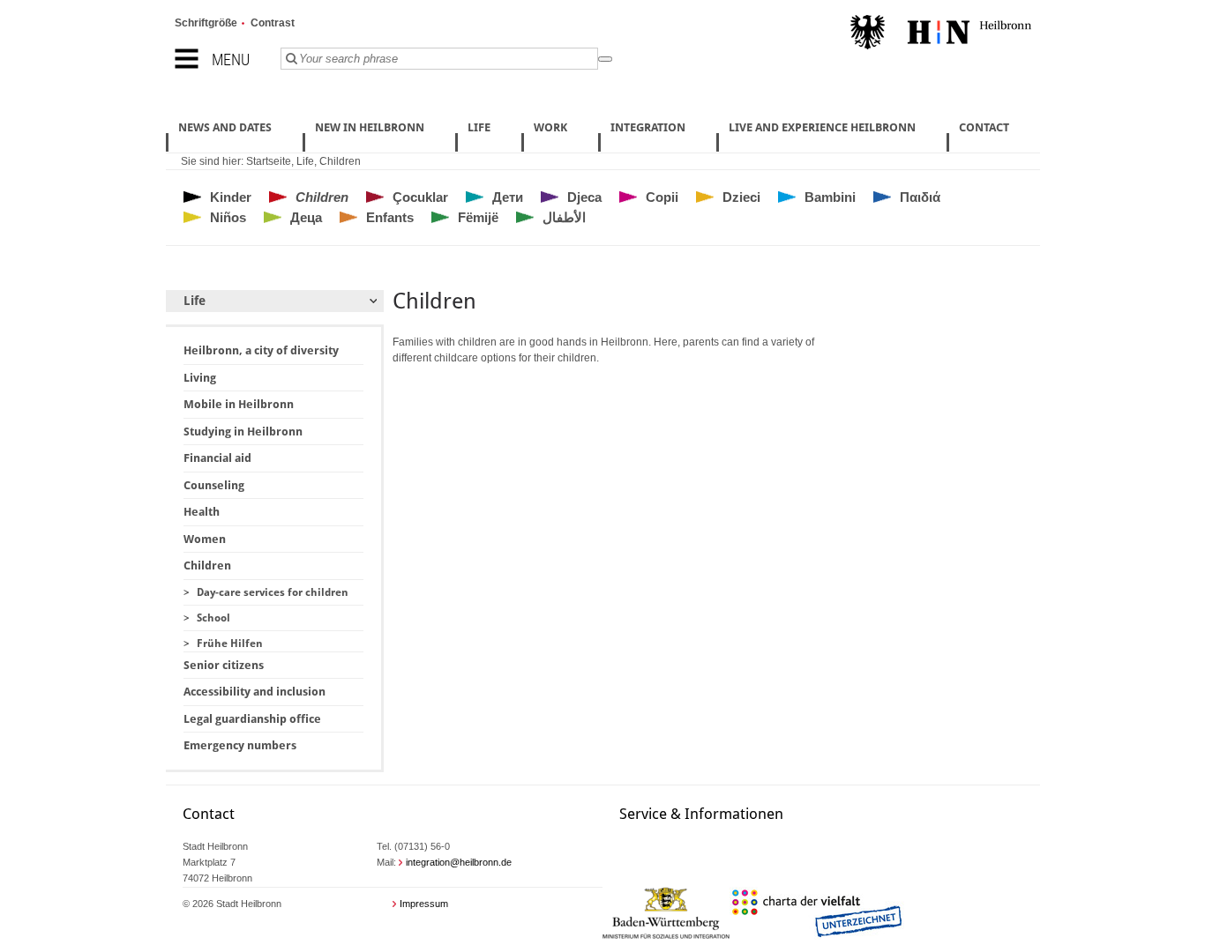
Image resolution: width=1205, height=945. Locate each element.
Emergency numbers (239, 745)
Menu (231, 59)
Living (199, 377)
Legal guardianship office (252, 718)
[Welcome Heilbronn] (940, 34)
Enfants (390, 217)
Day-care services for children (272, 592)
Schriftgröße (206, 23)
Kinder (230, 197)
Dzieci (741, 197)
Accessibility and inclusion (254, 691)
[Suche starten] (605, 59)
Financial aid (217, 458)
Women (204, 539)
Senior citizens (223, 665)
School (213, 618)
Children (340, 161)
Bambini (830, 197)
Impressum (424, 903)
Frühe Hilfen (230, 643)
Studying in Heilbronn (243, 431)
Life (305, 161)
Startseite (268, 161)
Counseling (213, 485)
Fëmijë (478, 217)
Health (201, 511)
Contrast (273, 23)
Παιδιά (920, 197)
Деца (306, 217)
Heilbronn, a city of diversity (261, 350)
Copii (662, 197)
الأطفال (564, 217)
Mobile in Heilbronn (238, 404)
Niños (228, 217)
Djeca (584, 197)
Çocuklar (420, 197)
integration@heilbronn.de (459, 862)
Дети (507, 197)
